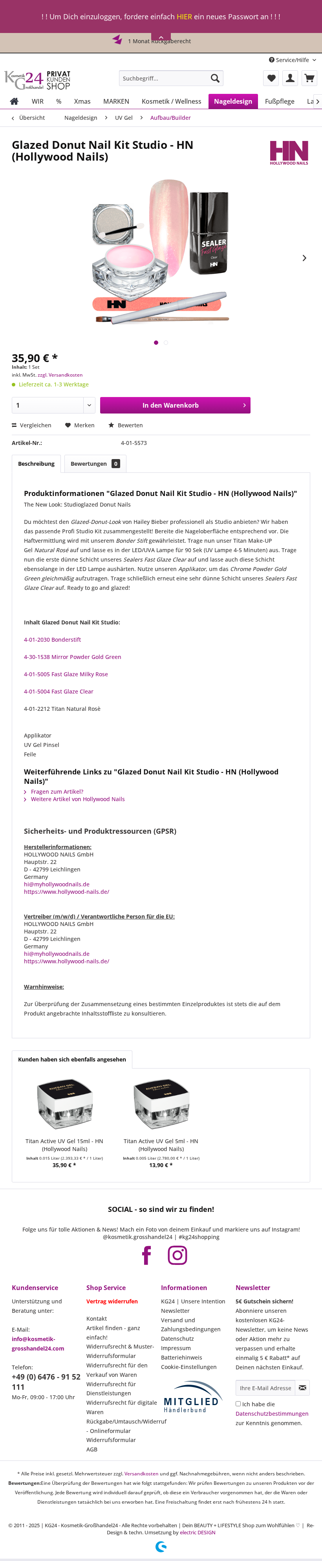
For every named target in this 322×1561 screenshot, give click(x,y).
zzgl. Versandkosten (60, 374)
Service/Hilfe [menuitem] (292, 60)
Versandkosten (141, 1473)
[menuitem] (171, 78)
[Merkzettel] (271, 78)
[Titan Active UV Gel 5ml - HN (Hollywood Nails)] (161, 1105)
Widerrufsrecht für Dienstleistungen (111, 1388)
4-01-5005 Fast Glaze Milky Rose (66, 674)
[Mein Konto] (290, 78)
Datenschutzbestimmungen (272, 1413)
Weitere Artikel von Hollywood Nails (77, 799)
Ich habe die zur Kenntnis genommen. (272, 1413)
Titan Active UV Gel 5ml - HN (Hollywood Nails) (161, 1145)
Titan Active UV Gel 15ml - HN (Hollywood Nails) (64, 1145)
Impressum (176, 1348)
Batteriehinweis (181, 1357)
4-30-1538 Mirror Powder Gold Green (72, 657)
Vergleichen (34, 425)
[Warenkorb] (309, 78)
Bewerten (129, 425)
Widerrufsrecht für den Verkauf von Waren (117, 1370)
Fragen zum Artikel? (56, 791)
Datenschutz (177, 1338)
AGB (91, 1449)
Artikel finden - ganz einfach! (113, 1332)
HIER (184, 16)
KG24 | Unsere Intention (193, 1301)
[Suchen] (215, 78)
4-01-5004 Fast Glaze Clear (58, 691)
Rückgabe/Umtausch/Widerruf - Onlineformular (121, 1426)
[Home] (14, 101)
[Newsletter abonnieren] (302, 1388)
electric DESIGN (198, 1532)
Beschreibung (36, 463)
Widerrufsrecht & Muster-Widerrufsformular (120, 1351)
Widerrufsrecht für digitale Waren (121, 1407)
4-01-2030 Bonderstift (52, 639)
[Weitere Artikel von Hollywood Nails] (288, 152)
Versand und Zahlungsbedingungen (191, 1324)
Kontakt (96, 1318)
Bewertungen (94, 463)
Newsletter (175, 1310)
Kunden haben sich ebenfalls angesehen (72, 1059)
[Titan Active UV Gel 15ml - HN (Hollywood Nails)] (64, 1105)
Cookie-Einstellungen (189, 1367)
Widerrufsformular (111, 1440)
